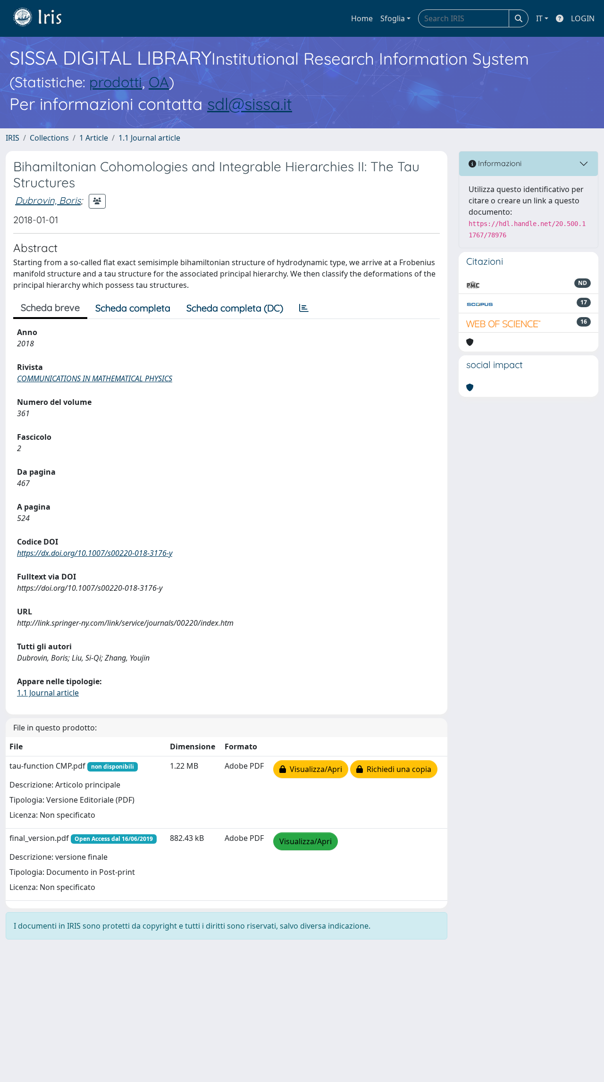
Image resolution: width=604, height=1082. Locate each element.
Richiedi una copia (397, 769)
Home (362, 18)
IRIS (12, 138)
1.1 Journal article (149, 138)
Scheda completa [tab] (132, 308)
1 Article (93, 138)
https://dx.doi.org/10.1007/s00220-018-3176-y (94, 553)
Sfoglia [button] (392, 18)
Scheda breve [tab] (50, 307)
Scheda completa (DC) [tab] (234, 308)
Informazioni (498, 163)
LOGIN (583, 18)
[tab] (304, 308)
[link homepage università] (44, 18)
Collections (49, 138)
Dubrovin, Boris (48, 200)
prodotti (115, 82)
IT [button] (539, 18)
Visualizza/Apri (314, 769)
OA (159, 82)
